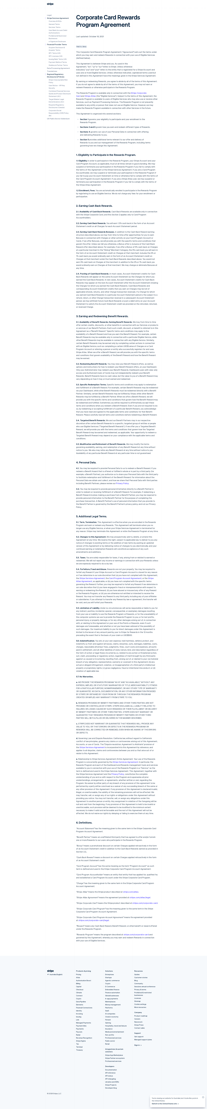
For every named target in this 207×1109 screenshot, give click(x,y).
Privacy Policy (122, 483)
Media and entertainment (114, 1032)
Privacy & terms (140, 989)
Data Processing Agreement (58, 68)
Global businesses (112, 995)
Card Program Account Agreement (125, 578)
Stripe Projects (110, 1085)
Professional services (113, 1038)
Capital (78, 986)
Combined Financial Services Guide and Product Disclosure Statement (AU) (60, 93)
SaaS (107, 1011)
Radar (78, 1035)
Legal (49, 15)
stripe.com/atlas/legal (140, 897)
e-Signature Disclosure (57, 41)
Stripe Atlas (90, 96)
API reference (110, 1073)
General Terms (54, 24)
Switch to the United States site (164, 1104)
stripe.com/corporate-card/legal (93, 920)
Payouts (79, 1032)
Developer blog (111, 1088)
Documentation (111, 1070)
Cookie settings (140, 1004)
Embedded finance (112, 989)
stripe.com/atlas (130, 892)
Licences (137, 998)
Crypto (78, 998)
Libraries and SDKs (112, 1082)
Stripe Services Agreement (92, 578)
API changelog (110, 1079)
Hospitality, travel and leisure (116, 1026)
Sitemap (137, 1001)
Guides (137, 974)
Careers (137, 1019)
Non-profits (109, 1035)
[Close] (202, 1097)
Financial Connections (84, 1008)
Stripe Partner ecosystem (115, 1058)
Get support (138, 1036)
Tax (77, 1044)
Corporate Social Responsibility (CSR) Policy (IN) (59, 113)
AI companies (110, 1014)
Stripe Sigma (81, 1041)
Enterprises (109, 974)
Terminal (79, 1047)
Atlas (78, 977)
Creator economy (111, 1017)
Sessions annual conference (144, 986)
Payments (80, 1029)
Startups (108, 977)
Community (138, 983)
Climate (79, 992)
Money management (113, 1005)
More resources (140, 1007)
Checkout (79, 989)
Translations (52, 71)
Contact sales (139, 1028)
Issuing (78, 1017)
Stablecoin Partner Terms (58, 65)
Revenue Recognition (84, 1038)
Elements (79, 1005)
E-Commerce (110, 986)
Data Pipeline (81, 1002)
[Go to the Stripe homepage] (49, 971)
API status (109, 1076)
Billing (78, 983)
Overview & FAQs (55, 21)
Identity (79, 1011)
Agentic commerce (112, 980)
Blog (136, 980)
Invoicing (79, 1014)
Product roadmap (140, 1016)
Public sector (110, 1041)
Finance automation (112, 992)
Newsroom (138, 1022)
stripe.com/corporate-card (145, 903)
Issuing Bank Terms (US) (58, 59)
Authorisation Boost (83, 980)
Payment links (81, 1026)
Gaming (108, 1023)
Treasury (79, 1050)
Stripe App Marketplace (114, 1055)
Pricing (78, 974)
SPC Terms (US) (55, 53)
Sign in (137, 1045)
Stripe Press (138, 1025)
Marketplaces (110, 1002)
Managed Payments (83, 1023)
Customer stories (140, 977)
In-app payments (111, 998)
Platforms (109, 1008)
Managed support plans (143, 1039)
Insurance (108, 1029)
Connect (79, 995)
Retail (107, 1044)
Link (77, 1020)
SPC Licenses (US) (55, 56)
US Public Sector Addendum (58, 119)
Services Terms (54, 27)
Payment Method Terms (58, 62)
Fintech (108, 1020)
